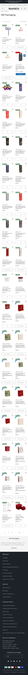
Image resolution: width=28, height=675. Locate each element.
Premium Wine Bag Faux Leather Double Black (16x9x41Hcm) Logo (20, 68)
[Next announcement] (25, 1)
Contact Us (5, 630)
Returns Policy (6, 611)
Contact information (21, 672)
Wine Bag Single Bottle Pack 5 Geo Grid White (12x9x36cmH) (7, 207)
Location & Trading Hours (8, 594)
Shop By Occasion (12, 5)
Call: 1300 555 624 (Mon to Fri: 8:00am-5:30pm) (14, 633)
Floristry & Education (7, 573)
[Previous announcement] (2, 1)
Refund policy (22, 670)
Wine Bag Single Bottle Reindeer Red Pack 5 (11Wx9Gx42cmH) (7, 262)
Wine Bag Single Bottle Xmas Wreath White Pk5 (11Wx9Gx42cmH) (20, 262)
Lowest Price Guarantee (8, 617)
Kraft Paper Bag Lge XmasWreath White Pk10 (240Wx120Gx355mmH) (20, 460)
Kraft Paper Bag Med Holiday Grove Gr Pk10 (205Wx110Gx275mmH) (7, 403)
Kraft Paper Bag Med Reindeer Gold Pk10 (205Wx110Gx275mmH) (20, 347)
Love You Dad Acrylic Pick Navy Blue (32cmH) (7, 40)
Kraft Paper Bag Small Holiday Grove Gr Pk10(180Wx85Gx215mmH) (20, 375)
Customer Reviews (7, 597)
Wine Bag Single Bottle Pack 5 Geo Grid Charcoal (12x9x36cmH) (20, 235)
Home (2, 11)
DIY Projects (4, 5)
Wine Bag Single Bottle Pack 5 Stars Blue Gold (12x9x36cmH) (7, 179)
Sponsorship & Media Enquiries (10, 626)
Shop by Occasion (7, 564)
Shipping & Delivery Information (10, 608)
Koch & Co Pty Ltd (9, 670)
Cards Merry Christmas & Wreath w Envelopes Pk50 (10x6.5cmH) (7, 518)
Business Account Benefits (8, 620)
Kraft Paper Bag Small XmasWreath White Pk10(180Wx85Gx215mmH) (7, 489)
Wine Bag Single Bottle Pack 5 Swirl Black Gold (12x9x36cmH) (20, 152)
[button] (2, 8)
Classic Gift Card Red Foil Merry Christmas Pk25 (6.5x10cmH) (20, 40)
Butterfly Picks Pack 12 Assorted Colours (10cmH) (7, 97)
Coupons (25, 5)
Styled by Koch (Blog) (7, 576)
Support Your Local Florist (8, 579)
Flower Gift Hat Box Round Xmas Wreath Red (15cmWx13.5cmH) (21, 289)
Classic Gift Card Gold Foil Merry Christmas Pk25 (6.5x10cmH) (7, 67)
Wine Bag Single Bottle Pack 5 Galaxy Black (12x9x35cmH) (7, 152)
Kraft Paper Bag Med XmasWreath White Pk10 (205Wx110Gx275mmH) (20, 489)
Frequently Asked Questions (9, 605)
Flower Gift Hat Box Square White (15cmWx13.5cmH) (6, 289)
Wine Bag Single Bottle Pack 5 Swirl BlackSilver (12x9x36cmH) (7, 235)
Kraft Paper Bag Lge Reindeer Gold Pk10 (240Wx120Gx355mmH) (20, 431)
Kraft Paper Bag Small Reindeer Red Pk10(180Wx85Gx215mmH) (7, 431)
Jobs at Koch (5, 590)
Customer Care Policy (7, 614)
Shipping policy (14, 672)
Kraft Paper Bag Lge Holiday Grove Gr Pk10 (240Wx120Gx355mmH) (7, 347)
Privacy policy (16, 670)
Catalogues (19, 5)
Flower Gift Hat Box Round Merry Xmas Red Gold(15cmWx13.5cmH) (7, 318)
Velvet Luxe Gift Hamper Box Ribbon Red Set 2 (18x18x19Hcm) (20, 518)
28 (19, 532)
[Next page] (23, 532)
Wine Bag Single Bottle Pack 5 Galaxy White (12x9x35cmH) (20, 125)
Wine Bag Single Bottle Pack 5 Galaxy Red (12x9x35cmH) (7, 125)
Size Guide (5, 570)
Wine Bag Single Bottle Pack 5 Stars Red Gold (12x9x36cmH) (20, 207)
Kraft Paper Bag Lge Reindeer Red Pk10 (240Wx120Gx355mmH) (20, 317)
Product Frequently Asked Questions (11, 567)
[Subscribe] (21, 656)
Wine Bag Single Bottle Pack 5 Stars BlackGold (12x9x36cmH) (20, 180)
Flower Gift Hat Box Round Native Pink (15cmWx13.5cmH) (6, 459)
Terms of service (7, 672)
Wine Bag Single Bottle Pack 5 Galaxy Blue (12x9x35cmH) (20, 97)
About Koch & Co (6, 587)
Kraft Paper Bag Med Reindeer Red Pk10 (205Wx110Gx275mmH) (20, 403)
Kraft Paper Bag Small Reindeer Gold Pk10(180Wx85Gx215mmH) (7, 375)
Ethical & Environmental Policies (10, 623)
